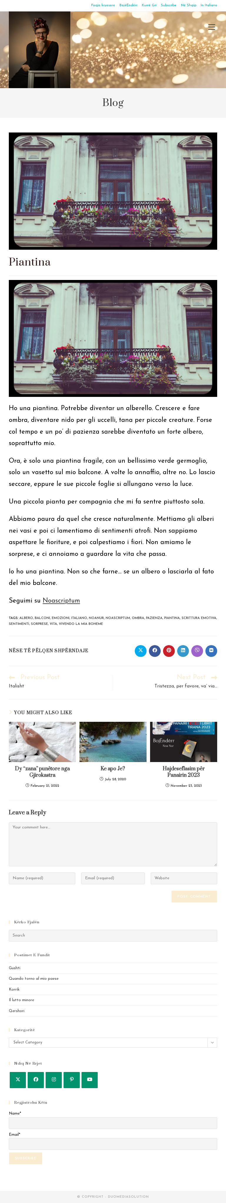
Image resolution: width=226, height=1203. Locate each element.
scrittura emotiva (199, 618)
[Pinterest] (72, 1080)
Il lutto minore (21, 1000)
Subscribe (169, 5)
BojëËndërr (128, 5)
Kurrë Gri (149, 5)
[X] (18, 1080)
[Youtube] (90, 1080)
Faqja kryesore (103, 5)
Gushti (14, 968)
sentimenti (19, 624)
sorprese (39, 624)
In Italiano (209, 5)
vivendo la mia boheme (81, 624)
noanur (96, 618)
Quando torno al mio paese (34, 979)
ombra (138, 618)
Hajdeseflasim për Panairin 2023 (184, 772)
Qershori (16, 1011)
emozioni (60, 618)
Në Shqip (188, 5)
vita (53, 624)
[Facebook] (36, 1080)
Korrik (14, 989)
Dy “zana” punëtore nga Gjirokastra (42, 772)
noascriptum (118, 618)
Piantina (172, 618)
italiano (79, 618)
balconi (42, 618)
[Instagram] (54, 1080)
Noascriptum (61, 601)
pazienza (154, 618)
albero (26, 618)
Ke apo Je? (113, 769)
